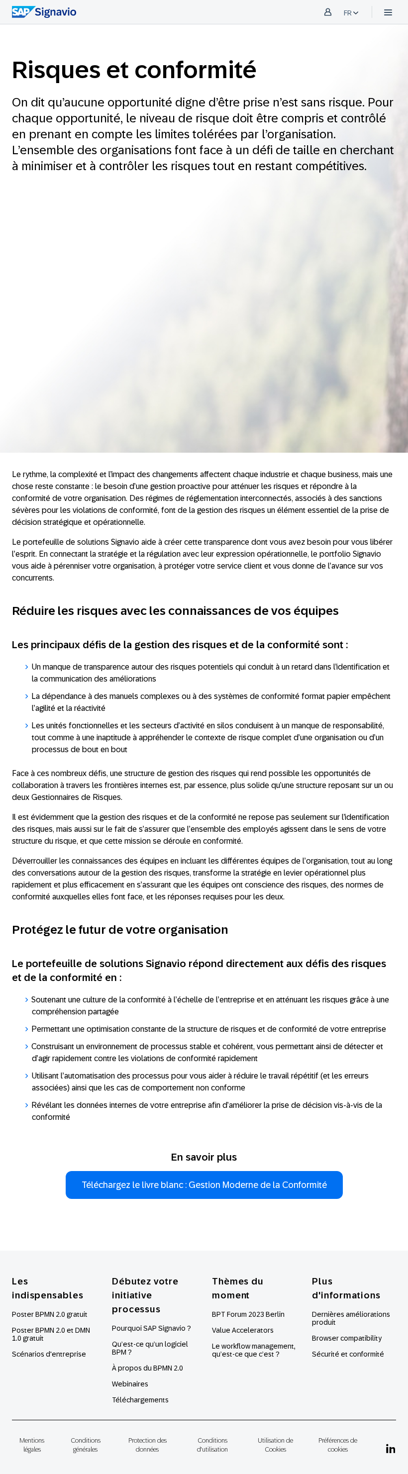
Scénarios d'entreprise (49, 1354)
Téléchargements (140, 1400)
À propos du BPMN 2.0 (147, 1368)
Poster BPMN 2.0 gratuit (50, 1314)
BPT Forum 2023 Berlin (248, 1314)
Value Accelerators (243, 1330)
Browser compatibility (347, 1338)
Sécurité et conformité (348, 1354)
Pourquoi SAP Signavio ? (151, 1328)
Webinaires (130, 1384)
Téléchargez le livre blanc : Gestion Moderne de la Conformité (204, 1185)
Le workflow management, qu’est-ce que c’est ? (254, 1350)
